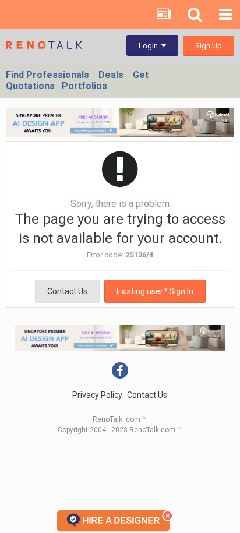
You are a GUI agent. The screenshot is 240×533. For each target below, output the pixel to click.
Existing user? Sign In (155, 291)
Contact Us (67, 291)
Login (150, 45)
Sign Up (208, 45)
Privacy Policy (97, 395)
